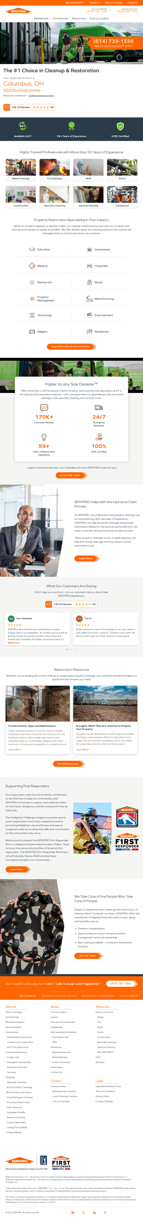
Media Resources (61, 1052)
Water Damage (14, 1012)
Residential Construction (19, 1037)
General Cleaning (16, 1117)
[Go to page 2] (69, 649)
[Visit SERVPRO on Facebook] (105, 1212)
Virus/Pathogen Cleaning (20, 1097)
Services (11, 1072)
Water (100, 1017)
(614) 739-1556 (97, 11)
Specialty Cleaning (16, 1082)
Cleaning (10, 1077)
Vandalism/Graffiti (16, 1112)
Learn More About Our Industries (70, 346)
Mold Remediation (15, 1022)
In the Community (61, 1062)
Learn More (85, 558)
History (54, 1017)
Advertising (56, 1067)
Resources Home (104, 1012)
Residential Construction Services (59, 995)
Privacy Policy (102, 1096)
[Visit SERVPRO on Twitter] (83, 1212)
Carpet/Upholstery (16, 1122)
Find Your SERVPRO (129, 995)
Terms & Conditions (105, 1091)
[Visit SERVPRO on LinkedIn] (73, 1212)
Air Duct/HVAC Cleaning (19, 1087)
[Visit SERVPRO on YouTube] (94, 1212)
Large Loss (13, 1057)
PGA (54, 1042)
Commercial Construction (20, 1042)
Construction (12, 1032)
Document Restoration (18, 1102)
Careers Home (58, 1086)
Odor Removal (14, 1107)
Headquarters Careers (64, 1091)
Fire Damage (12, 1017)
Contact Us (56, 1072)
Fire (99, 1022)
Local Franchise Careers (64, 1096)
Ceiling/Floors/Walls (17, 1127)
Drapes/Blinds (14, 1132)
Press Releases (60, 1057)
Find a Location (99, 18)
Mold (100, 1027)
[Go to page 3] (71, 649)
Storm (100, 1032)
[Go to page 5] (76, 649)
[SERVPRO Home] (18, 10)
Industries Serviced (17, 1067)
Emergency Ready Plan (19, 1062)
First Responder (60, 1037)
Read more (14, 642)
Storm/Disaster (13, 1027)
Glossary (100, 1062)
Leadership (56, 1027)
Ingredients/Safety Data (108, 1086)
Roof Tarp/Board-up (17, 1047)
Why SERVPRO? (105, 1052)
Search (133, 2)
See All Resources (68, 763)
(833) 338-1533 (127, 11)
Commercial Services (16, 1052)
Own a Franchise (113, 2)
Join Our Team (87, 955)
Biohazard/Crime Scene (19, 1092)
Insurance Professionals (63, 1022)
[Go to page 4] (74, 649)
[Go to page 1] (66, 649)
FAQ (98, 1057)
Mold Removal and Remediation (97, 995)
